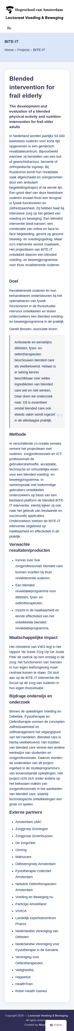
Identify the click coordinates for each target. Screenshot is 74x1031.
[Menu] (9, 30)
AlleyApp (44, 1024)
